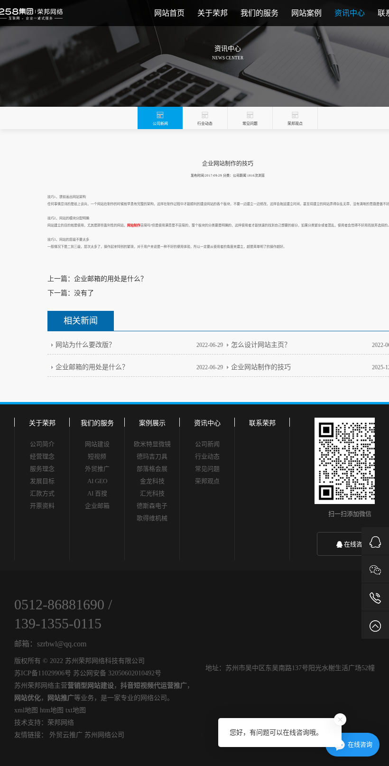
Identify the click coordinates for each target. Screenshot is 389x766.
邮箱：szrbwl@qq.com (50, 644)
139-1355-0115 (58, 623)
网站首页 (169, 13)
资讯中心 (349, 13)
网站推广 (60, 697)
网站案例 (306, 13)
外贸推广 (97, 468)
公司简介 (42, 444)
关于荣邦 (212, 13)
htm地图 (52, 710)
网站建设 (97, 444)
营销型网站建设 (90, 685)
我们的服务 (259, 13)
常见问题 (207, 468)
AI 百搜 (97, 493)
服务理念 (42, 468)
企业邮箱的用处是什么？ (110, 278)
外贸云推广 (66, 734)
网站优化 (27, 697)
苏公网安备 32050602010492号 (117, 673)
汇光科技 (152, 493)
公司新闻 (207, 444)
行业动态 (207, 456)
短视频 (97, 456)
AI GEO (97, 481)
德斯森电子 (152, 505)
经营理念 (42, 456)
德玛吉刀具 (152, 456)
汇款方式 (42, 493)
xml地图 (26, 710)
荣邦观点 (207, 481)
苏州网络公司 (104, 734)
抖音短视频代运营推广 (153, 685)
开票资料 (42, 505)
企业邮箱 (97, 505)
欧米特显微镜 (152, 444)
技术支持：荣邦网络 (44, 722)
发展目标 (42, 481)
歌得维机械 (152, 518)
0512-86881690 (59, 604)
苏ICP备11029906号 (42, 673)
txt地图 (75, 710)
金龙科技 (152, 481)
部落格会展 (152, 468)
